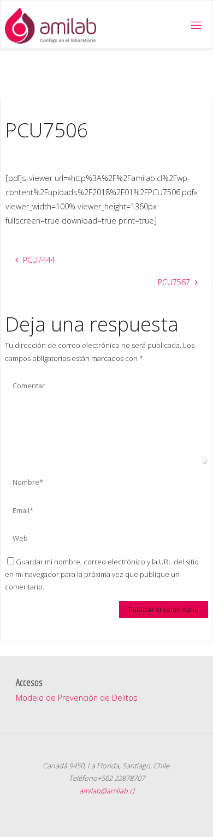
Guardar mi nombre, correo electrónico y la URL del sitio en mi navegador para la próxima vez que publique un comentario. (102, 574)
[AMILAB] (50, 25)
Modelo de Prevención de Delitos (77, 698)
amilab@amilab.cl (106, 791)
